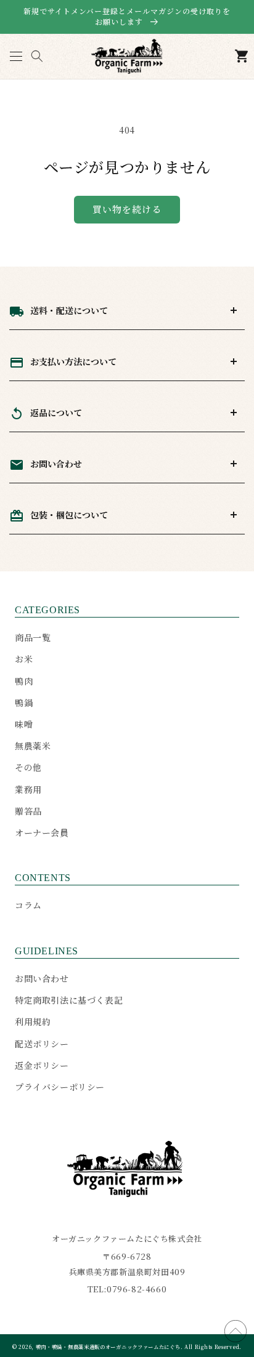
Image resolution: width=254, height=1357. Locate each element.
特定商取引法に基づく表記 (69, 1000)
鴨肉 (24, 681)
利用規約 (33, 1021)
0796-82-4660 (136, 1289)
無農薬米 (33, 745)
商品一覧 (33, 637)
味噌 (24, 724)
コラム (28, 905)
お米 (24, 659)
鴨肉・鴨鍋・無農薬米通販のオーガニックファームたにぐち (108, 1346)
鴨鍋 (24, 702)
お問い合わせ (42, 978)
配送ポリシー (42, 1043)
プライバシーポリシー (60, 1087)
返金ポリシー (42, 1065)
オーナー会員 (42, 832)
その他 (28, 767)
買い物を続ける (127, 209)
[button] (16, 56)
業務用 (28, 789)
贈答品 (28, 811)
